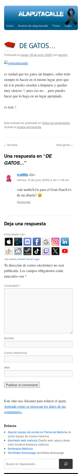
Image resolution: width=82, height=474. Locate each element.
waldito (22, 174)
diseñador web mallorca (23, 440)
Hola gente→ (64, 145)
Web (7, 367)
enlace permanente (29, 127)
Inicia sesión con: (15, 234)
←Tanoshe (11, 145)
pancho (62, 55)
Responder (24, 202)
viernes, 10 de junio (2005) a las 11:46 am (43, 180)
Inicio (9, 25)
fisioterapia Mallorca (20, 448)
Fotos (56, 25)
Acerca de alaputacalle (33, 25)
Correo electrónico (15, 353)
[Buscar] (66, 464)
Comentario (12, 285)
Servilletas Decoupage (22, 453)
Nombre (9, 338)
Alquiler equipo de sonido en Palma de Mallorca (37, 432)
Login (68, 25)
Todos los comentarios (56, 123)
